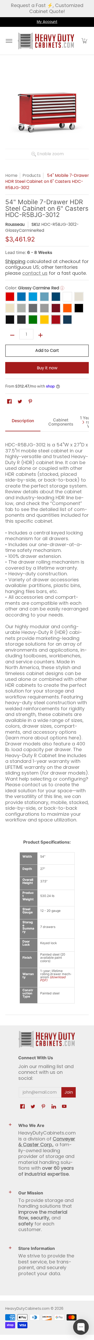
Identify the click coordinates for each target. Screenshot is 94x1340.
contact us (35, 273)
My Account (47, 21)
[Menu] (8, 41)
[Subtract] (12, 335)
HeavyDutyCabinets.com (27, 1308)
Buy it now (47, 368)
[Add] (40, 335)
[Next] (83, 422)
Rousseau (15, 224)
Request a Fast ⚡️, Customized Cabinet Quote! (47, 8)
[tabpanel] (47, 630)
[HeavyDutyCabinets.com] (46, 41)
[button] (84, 41)
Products (31, 175)
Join (68, 1092)
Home (11, 175)
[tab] (22, 422)
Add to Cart (47, 350)
